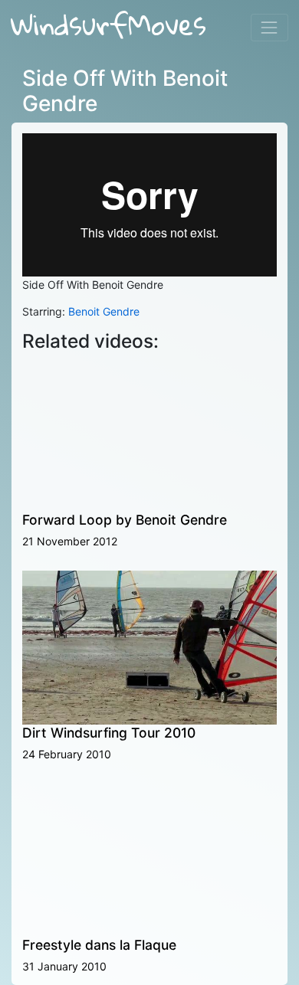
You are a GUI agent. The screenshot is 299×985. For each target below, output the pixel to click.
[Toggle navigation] (269, 27)
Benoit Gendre (104, 311)
